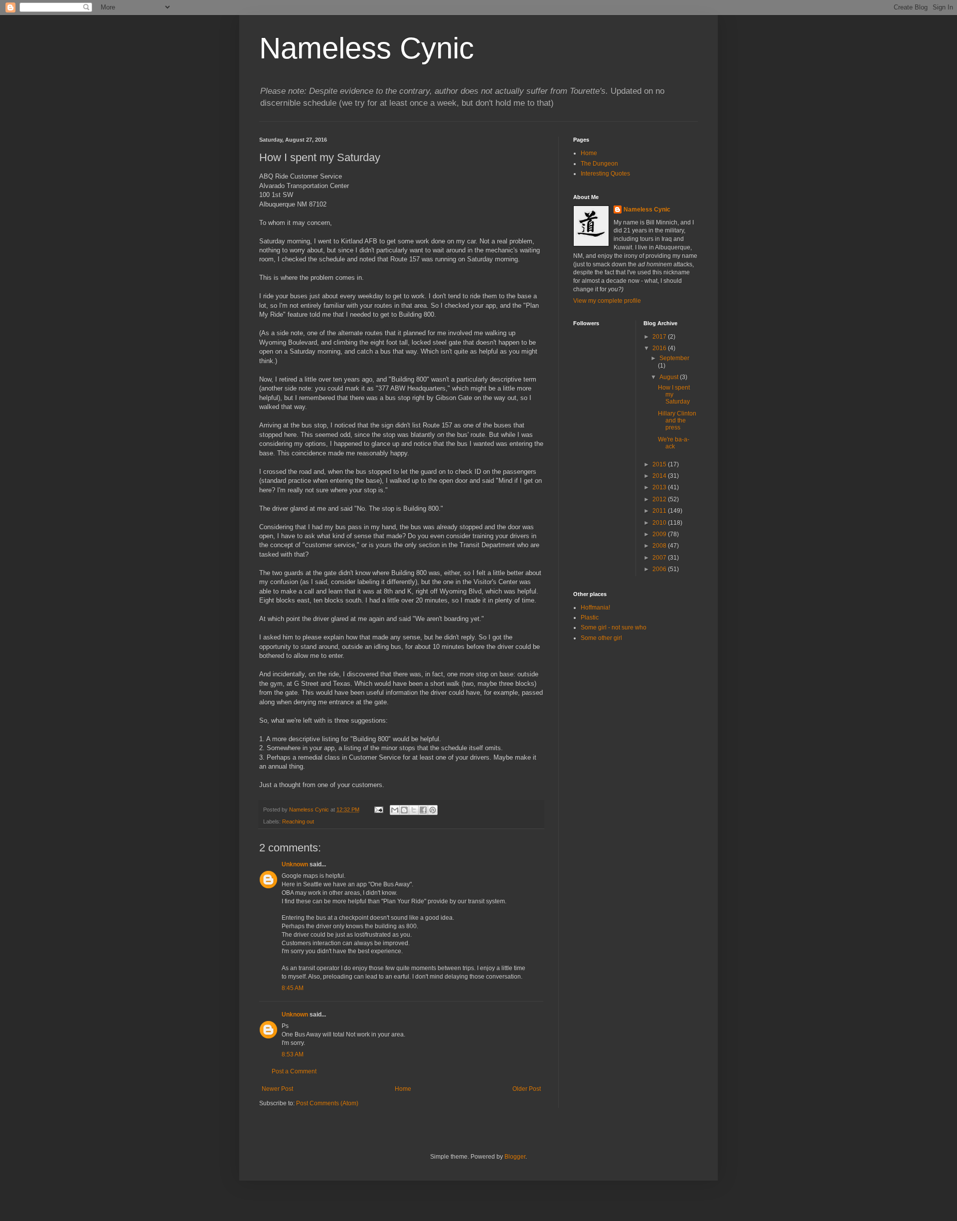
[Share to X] (414, 810)
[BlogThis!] (404, 810)
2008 (660, 545)
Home (403, 1088)
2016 (660, 348)
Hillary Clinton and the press (677, 420)
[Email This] (395, 810)
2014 (660, 475)
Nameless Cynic (366, 48)
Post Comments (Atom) (327, 1103)
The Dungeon (599, 163)
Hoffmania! (595, 607)
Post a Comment (294, 1071)
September (674, 358)
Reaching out (298, 821)
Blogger (514, 1156)
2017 (660, 336)
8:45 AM (293, 988)
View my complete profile (607, 300)
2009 (660, 534)
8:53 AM (293, 1054)
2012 (660, 499)
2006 (660, 569)
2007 (660, 557)
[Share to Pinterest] (433, 810)
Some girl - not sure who (613, 627)
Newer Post (277, 1088)
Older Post (526, 1088)
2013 (660, 487)
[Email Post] (378, 810)
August (669, 377)
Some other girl (601, 637)
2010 (660, 522)
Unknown (295, 864)
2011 (660, 510)
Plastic (590, 617)
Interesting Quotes (605, 173)
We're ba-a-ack (673, 443)
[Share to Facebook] (423, 810)
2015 (660, 464)
